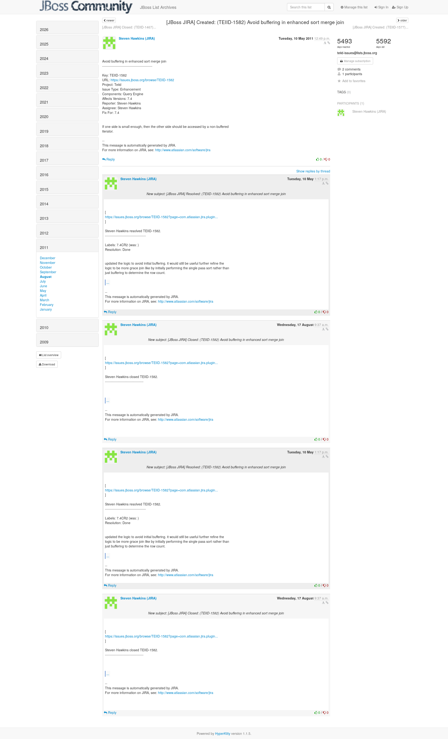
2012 (44, 233)
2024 (44, 58)
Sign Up (402, 7)
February (46, 304)
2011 (44, 247)
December (47, 258)
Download (48, 364)
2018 (44, 145)
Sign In (382, 7)
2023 (44, 73)
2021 (44, 102)
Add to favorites (353, 80)
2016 (44, 174)
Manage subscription (357, 61)
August (46, 276)
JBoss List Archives (158, 7)
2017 (44, 160)
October (46, 267)
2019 (44, 131)
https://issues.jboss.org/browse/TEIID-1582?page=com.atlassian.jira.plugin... (161, 216)
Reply (110, 159)
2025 (44, 44)
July (43, 281)
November (47, 262)
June (43, 286)
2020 (44, 116)
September (48, 272)
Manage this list (355, 7)
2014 (44, 204)
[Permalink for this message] (328, 43)
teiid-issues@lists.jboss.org (357, 52)
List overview (50, 355)
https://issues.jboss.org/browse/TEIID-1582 (142, 79)
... (107, 282)
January (46, 309)
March (44, 300)
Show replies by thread (313, 171)
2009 (44, 342)
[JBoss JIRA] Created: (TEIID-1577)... (380, 27)
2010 (44, 327)
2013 (44, 218)
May (43, 290)
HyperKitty (222, 733)
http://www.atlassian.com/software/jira (182, 149)
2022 (44, 87)
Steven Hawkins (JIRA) (137, 38)
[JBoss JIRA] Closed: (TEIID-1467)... (129, 27)
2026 (44, 29)
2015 (44, 189)
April (43, 295)
